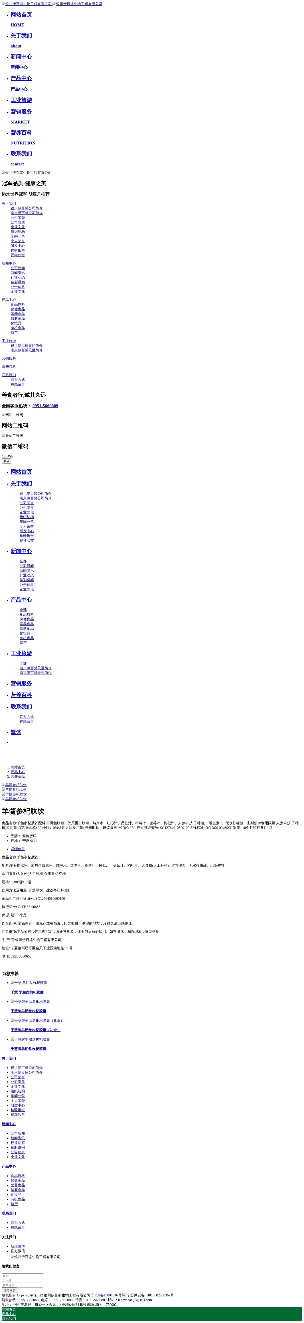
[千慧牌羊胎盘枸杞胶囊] (30, 1002)
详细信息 (18, 849)
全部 (23, 561)
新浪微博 (18, 1246)
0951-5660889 (45, 405)
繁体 (6, 461)
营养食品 (18, 776)
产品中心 (18, 772)
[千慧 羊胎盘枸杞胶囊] (29, 983)
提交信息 (9, 1290)
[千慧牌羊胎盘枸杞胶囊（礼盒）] (37, 1021)
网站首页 (21, 472)
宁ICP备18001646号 (106, 1295)
